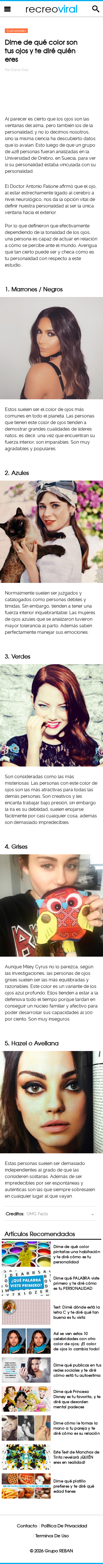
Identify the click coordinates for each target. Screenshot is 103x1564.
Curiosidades (16, 30)
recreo (51, 9)
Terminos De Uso (52, 1535)
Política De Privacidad (64, 1525)
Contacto (27, 1525)
